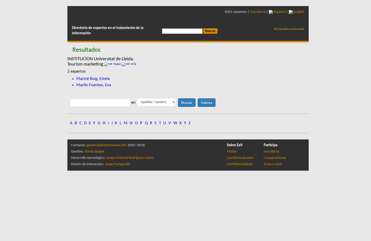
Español (279, 12)
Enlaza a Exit (273, 164)
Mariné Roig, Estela (93, 79)
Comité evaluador (240, 158)
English (298, 12)
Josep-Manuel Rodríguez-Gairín (130, 158)
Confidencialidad (239, 164)
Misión (232, 152)
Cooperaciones (275, 158)
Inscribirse (258, 12)
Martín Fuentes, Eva (93, 85)
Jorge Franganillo (117, 164)
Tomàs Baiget (94, 152)
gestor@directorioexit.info (107, 145)
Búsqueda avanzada (289, 29)
